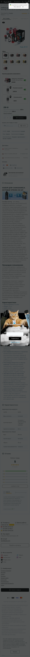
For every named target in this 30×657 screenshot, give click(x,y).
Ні (23, 7)
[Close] (26, 316)
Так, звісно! (17, 7)
